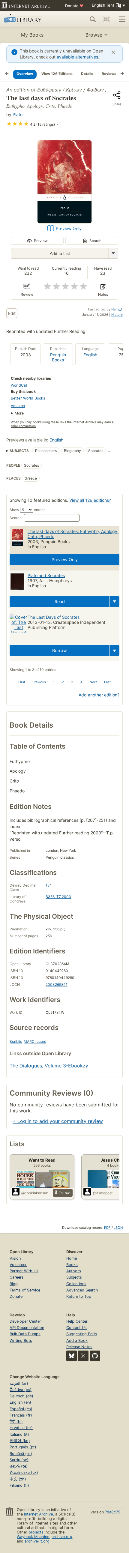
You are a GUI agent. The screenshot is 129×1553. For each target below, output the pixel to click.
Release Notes (79, 1347)
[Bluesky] (71, 1356)
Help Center (77, 1321)
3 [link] (72, 682)
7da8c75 (112, 1512)
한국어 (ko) (20, 1440)
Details (87, 73)
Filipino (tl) (19, 1485)
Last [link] (107, 682)
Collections (76, 1284)
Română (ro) (21, 1453)
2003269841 (57, 984)
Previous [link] (39, 682)
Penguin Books (58, 357)
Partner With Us (24, 1271)
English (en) (20, 1402)
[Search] (92, 19)
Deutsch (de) (21, 1396)
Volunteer (18, 1264)
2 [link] (63, 682)
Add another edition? (99, 694)
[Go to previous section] (7, 74)
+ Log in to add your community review (58, 1121)
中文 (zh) (18, 1479)
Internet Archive (38, 1514)
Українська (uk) (24, 1472)
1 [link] (54, 682)
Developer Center (25, 1321)
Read (60, 601)
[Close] (113, 52)
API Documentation (27, 1327)
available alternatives (77, 56)
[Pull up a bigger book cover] (65, 221)
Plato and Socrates (46, 575)
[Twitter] (83, 1356)
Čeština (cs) (21, 1389)
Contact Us (76, 1327)
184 (49, 885)
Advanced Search (82, 1290)
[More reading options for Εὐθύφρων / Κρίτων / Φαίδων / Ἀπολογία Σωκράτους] (113, 253)
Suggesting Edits (81, 1334)
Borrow (59, 650)
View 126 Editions (57, 73)
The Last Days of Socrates (54, 617)
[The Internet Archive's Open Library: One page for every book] (29, 19)
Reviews (109, 73)
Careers (17, 1277)
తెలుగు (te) (19, 1466)
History (117, 315)
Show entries (27, 509)
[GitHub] (95, 1356)
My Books (32, 35)
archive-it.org (37, 1541)
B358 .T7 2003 (58, 896)
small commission (23, 426)
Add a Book (77, 1340)
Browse (94, 35)
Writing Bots (21, 1340)
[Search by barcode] (106, 19)
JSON (118, 1227)
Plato (17, 114)
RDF (107, 1227)
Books (72, 1264)
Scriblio (16, 1041)
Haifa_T (117, 309)
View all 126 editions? (90, 500)
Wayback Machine (33, 1536)
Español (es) (21, 1409)
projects (36, 1532)
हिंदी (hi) (16, 1421)
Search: (16, 518)
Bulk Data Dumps (25, 1334)
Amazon (18, 405)
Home (71, 1258)
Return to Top (78, 1296)
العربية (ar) (19, 1383)
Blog (14, 1284)
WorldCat (19, 385)
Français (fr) (21, 1415)
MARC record (35, 1041)
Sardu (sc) (19, 1460)
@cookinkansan (34, 1193)
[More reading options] (114, 601)
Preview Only (69, 228)
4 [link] (81, 682)
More (19, 413)
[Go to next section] (122, 74)
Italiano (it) (19, 1434)
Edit (12, 313)
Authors (73, 1271)
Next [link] (93, 682)
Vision (15, 1258)
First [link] (21, 682)
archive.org (62, 1536)
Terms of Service (25, 1290)
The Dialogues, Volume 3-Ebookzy (49, 1066)
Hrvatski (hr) (21, 1428)
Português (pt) (23, 1447)
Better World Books (28, 398)
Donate (74, 5)
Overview (24, 73)
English (90, 354)
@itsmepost (102, 1193)
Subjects (74, 1277)
